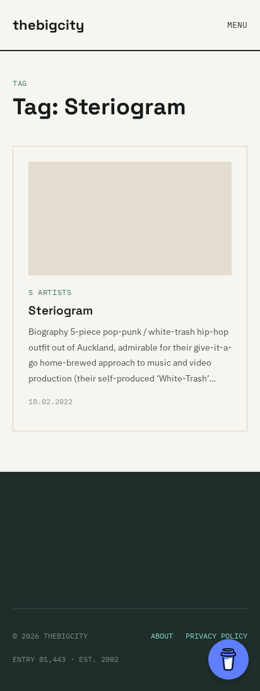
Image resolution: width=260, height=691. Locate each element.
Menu (237, 25)
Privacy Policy (216, 635)
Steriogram (60, 310)
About (162, 635)
